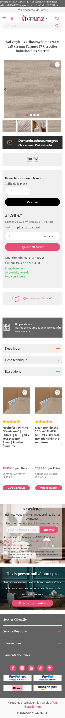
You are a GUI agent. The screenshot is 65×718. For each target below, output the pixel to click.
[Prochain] (58, 89)
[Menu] (4, 18)
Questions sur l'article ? (37, 298)
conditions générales (18, 557)
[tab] (32, 348)
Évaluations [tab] (13, 371)
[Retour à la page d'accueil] (35, 18)
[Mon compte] (13, 18)
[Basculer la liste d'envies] (57, 64)
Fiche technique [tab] (16, 360)
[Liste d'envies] (55, 18)
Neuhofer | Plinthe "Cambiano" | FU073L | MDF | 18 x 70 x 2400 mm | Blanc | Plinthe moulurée (16, 437)
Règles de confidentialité (19, 541)
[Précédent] (5, 89)
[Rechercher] (57, 26)
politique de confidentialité (34, 554)
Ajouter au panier (33, 247)
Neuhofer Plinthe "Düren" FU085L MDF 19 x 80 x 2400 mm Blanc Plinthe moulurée (47, 435)
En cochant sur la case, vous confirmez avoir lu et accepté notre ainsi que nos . (33, 554)
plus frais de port (28, 227)
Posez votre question (32, 603)
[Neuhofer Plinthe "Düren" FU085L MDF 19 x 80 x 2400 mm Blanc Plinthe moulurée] (48, 400)
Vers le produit (16, 487)
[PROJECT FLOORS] (32, 159)
